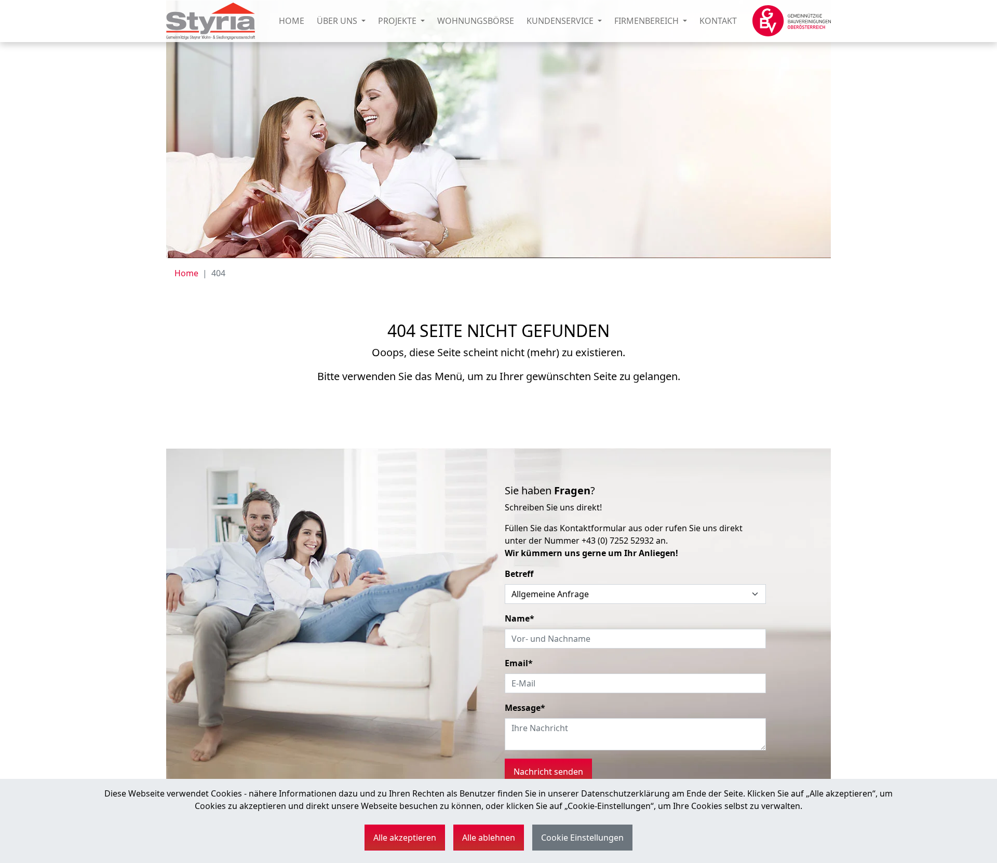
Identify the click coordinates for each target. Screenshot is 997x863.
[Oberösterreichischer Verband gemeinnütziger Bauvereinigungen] (791, 20)
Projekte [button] (398, 20)
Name (519, 618)
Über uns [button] (338, 20)
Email (519, 663)
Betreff (519, 573)
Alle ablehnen (488, 837)
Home (291, 20)
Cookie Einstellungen (582, 837)
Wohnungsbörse (475, 20)
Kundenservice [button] (561, 20)
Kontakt (718, 20)
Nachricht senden (548, 771)
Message (525, 707)
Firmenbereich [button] (647, 20)
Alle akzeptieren (404, 837)
